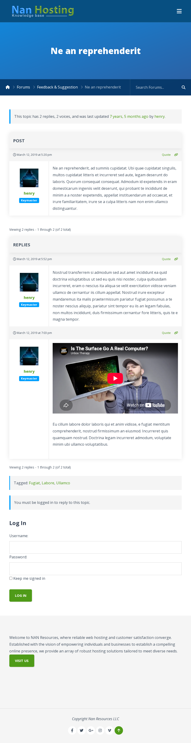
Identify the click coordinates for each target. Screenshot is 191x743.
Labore (48, 482)
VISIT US (22, 660)
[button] (179, 11)
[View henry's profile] (29, 179)
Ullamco (63, 482)
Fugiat (34, 482)
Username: (18, 535)
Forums (23, 87)
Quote (166, 155)
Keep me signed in (29, 578)
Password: (18, 557)
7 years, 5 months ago (129, 116)
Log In (20, 595)
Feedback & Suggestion (57, 87)
